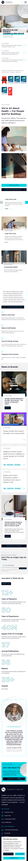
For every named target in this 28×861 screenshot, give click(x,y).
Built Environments (13, 189)
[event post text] (24, 465)
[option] (14, 202)
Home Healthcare (6, 822)
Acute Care (8, 33)
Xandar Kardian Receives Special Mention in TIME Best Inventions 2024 (13, 524)
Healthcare (14, 185)
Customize (20, 853)
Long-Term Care (10, 199)
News (5, 488)
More (6, 208)
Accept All (8, 853)
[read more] (24, 440)
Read (8, 407)
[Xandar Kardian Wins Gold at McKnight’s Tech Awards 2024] (14, 419)
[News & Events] (14, 384)
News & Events (10, 464)
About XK (6, 583)
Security (6, 37)
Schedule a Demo (14, 778)
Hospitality (8, 35)
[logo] (6, 2)
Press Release (17, 464)
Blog (5, 464)
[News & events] (14, 507)
